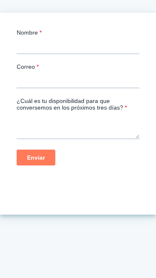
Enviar (36, 157)
